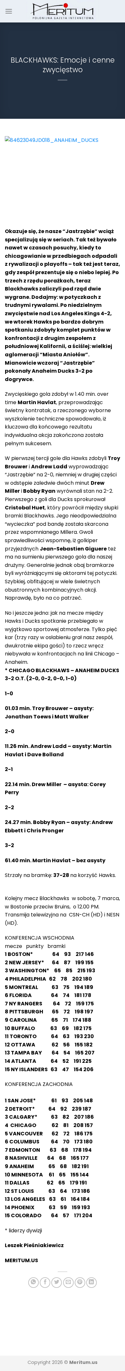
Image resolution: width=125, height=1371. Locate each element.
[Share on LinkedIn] (91, 1282)
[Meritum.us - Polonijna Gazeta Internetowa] (62, 11)
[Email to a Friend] (68, 1282)
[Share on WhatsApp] (33, 1282)
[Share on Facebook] (45, 1282)
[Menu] (9, 11)
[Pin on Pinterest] (80, 1282)
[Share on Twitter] (56, 1282)
